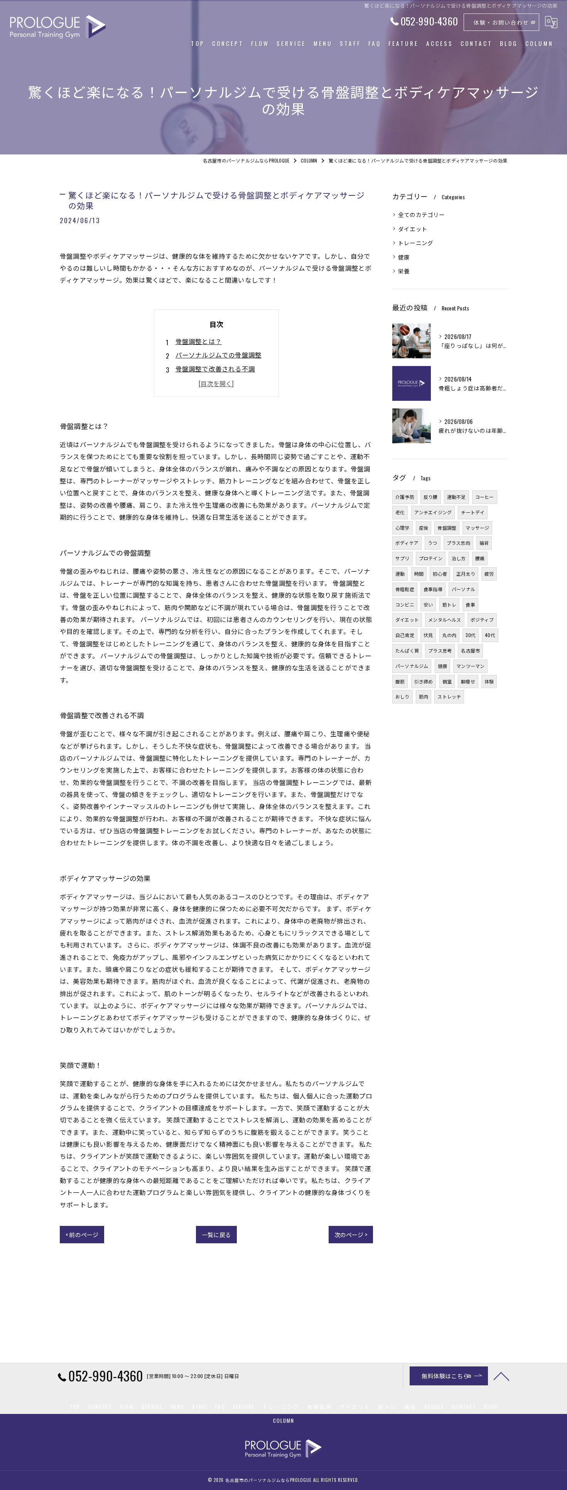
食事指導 (433, 589)
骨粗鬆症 (404, 589)
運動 (400, 573)
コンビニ (404, 604)
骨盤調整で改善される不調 (215, 368)
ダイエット (412, 229)
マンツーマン (470, 666)
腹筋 (400, 681)
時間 (419, 573)
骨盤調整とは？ (199, 341)
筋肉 (423, 696)
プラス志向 (458, 542)
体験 (489, 681)
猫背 (484, 542)
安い (428, 604)
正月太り (465, 573)
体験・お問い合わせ (501, 22)
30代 (471, 635)
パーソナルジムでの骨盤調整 (219, 354)
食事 (470, 604)
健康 (404, 257)
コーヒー (484, 496)
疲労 (489, 573)
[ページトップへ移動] (501, 1375)
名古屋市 (470, 650)
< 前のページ (82, 1234)
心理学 (402, 527)
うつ (432, 542)
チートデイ (472, 512)
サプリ (402, 558)
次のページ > (350, 1234)
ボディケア (406, 542)
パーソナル (463, 589)
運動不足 (456, 496)
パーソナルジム (411, 666)
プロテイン (430, 558)
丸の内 (449, 635)
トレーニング (415, 243)
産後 (423, 527)
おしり (402, 696)
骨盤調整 (446, 527)
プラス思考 (440, 650)
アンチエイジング (433, 512)
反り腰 (431, 496)
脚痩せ (468, 681)
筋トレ (449, 604)
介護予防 (404, 496)
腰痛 (479, 558)
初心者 (440, 573)
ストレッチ (449, 696)
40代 (490, 635)
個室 (447, 681)
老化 (400, 512)
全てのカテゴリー (421, 214)
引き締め (423, 681)
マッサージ (477, 527)
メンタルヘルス (444, 619)
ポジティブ (482, 619)
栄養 (404, 271)
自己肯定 (404, 635)
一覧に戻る (216, 1234)
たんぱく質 (407, 650)
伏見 (428, 635)
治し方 (459, 558)
